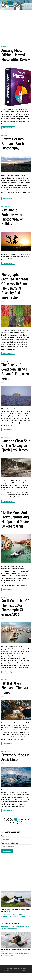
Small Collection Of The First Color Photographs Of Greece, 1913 (15, 607)
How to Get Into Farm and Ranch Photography (12, 143)
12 (16, 822)
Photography (4, 46)
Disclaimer (14, 970)
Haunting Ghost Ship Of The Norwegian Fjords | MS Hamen (15, 445)
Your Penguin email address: (9, 843)
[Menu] (29, 5)
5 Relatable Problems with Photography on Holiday (12, 216)
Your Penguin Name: (7, 836)
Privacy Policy (23, 970)
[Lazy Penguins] (12, 5)
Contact (7, 970)
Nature (3, 271)
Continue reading (8, 127)
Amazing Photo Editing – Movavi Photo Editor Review (15, 55)
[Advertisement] (16, 27)
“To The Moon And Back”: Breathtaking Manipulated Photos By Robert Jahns (15, 519)
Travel (9, 206)
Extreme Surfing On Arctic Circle (15, 757)
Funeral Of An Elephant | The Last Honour (14, 687)
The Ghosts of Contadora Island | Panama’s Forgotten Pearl (15, 371)
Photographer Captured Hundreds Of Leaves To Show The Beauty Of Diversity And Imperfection (14, 286)
